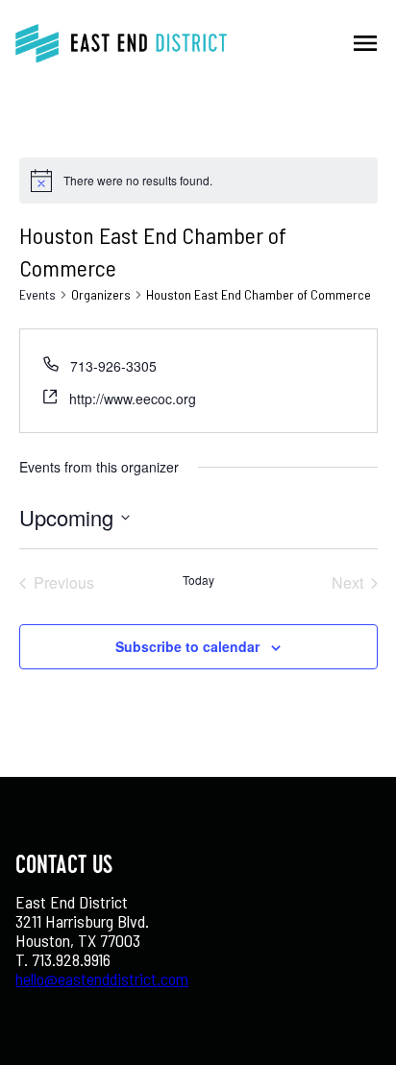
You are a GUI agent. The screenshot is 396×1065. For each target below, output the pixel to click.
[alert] (137, 181)
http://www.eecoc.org (132, 398)
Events (37, 294)
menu (365, 43)
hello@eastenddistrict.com (101, 978)
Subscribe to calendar (187, 646)
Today (198, 580)
